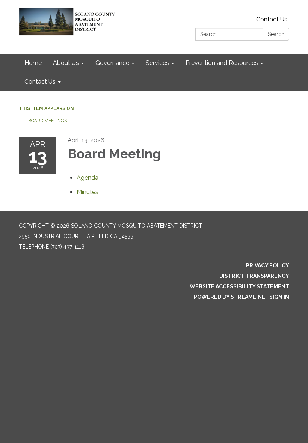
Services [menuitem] (157, 62)
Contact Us (271, 19)
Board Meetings (47, 120)
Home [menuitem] (33, 62)
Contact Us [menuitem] (40, 81)
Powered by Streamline (229, 297)
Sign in (279, 297)
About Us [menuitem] (66, 62)
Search (276, 34)
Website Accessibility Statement (239, 286)
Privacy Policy (267, 265)
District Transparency (254, 276)
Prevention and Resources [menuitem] (222, 62)
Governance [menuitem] (112, 62)
